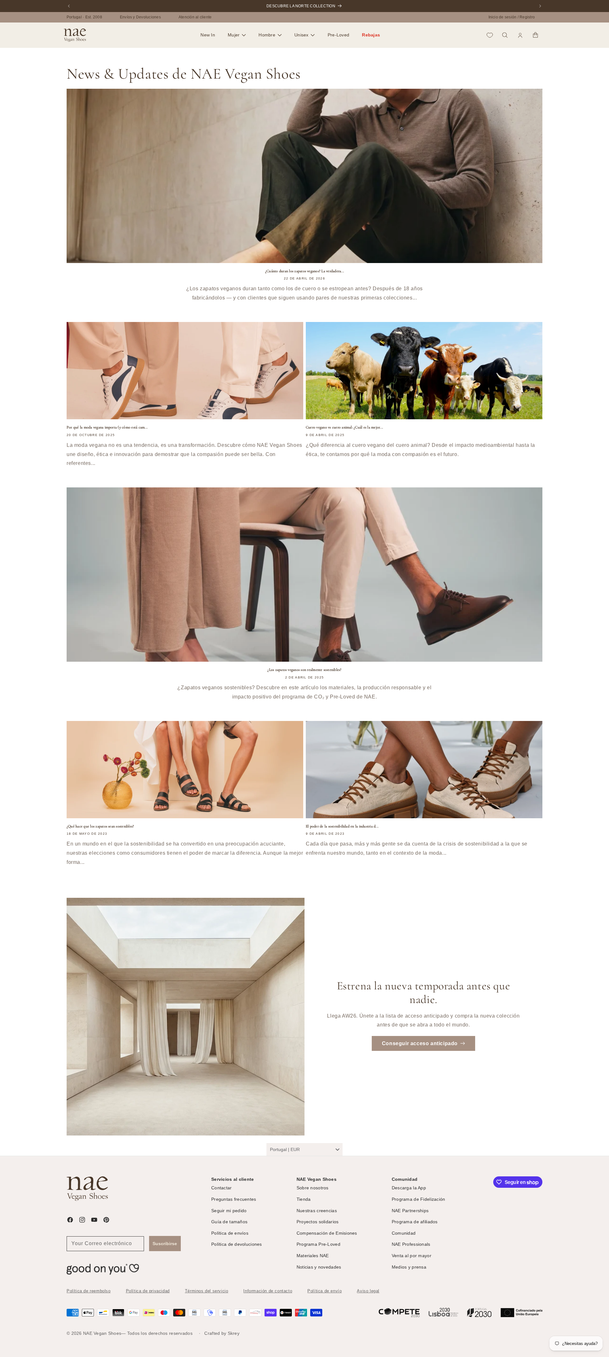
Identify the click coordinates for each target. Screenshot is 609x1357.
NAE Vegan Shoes (102, 1333)
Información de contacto (267, 1291)
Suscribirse (165, 1243)
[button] (237, 35)
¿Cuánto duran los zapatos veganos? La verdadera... (304, 271)
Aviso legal (368, 1291)
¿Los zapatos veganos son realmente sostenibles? (304, 669)
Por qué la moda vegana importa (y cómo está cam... (107, 427)
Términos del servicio (206, 1291)
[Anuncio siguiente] (540, 6)
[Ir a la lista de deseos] (489, 35)
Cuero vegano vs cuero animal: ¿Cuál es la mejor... (344, 427)
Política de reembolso (89, 1291)
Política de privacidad (148, 1291)
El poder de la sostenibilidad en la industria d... (342, 826)
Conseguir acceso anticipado (420, 1043)
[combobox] (304, 1149)
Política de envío (324, 1291)
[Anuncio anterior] (69, 6)
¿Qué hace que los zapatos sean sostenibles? (100, 826)
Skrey (233, 1333)
